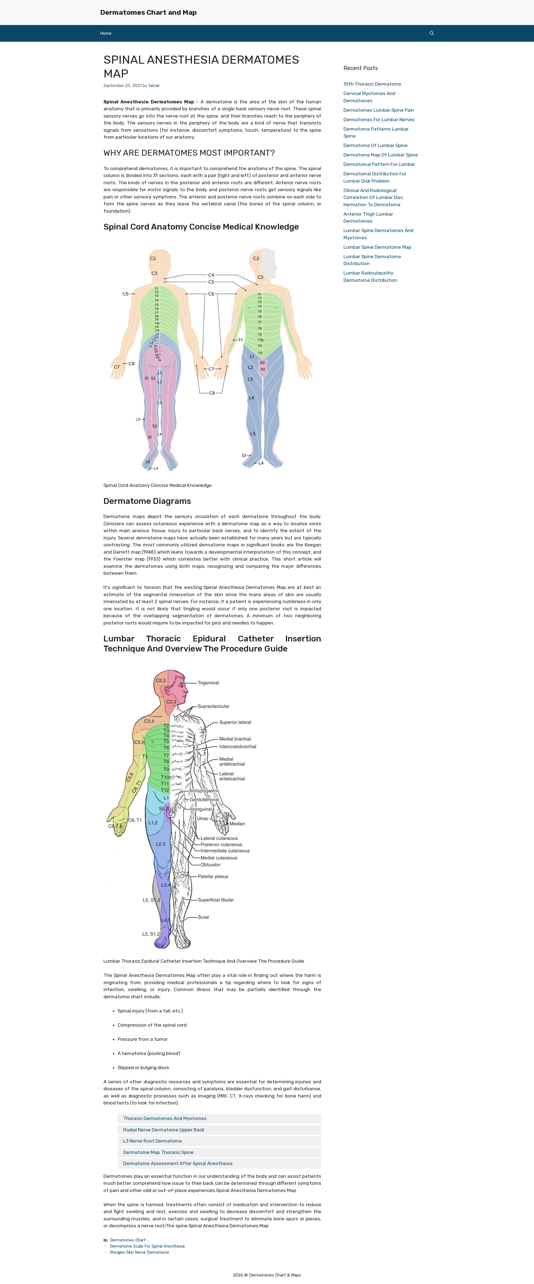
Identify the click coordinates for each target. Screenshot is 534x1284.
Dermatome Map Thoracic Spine (158, 1152)
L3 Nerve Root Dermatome (152, 1141)
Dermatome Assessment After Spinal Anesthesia (178, 1163)
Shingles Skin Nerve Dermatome (139, 1252)
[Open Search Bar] (431, 33)
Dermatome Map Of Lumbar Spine (380, 155)
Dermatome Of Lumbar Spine (375, 145)
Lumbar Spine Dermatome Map (377, 247)
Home (106, 33)
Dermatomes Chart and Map (148, 12)
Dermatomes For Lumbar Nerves (379, 119)
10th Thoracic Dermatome (372, 84)
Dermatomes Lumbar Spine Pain (378, 110)
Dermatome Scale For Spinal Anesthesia (147, 1246)
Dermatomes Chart (128, 1240)
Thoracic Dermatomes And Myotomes (165, 1118)
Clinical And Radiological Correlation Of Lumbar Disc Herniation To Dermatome (373, 197)
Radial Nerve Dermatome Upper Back (163, 1130)
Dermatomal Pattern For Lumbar (379, 164)
